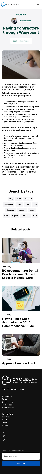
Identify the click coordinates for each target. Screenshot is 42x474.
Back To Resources (21, 41)
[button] (38, 4)
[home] (10, 4)
